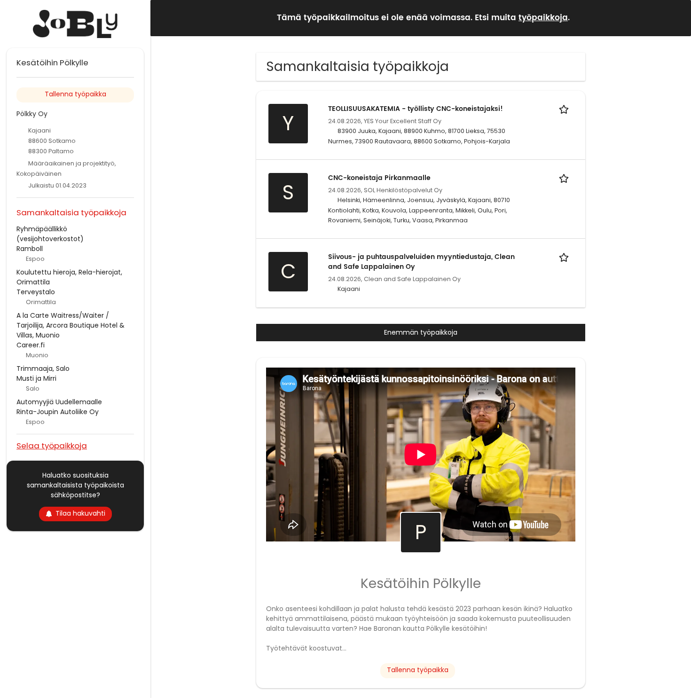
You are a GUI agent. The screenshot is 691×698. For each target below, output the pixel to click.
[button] (676, 17)
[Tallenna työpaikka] (565, 109)
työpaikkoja (543, 17)
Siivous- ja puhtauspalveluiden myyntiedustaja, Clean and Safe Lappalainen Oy (421, 261)
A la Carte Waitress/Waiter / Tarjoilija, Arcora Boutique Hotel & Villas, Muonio (70, 325)
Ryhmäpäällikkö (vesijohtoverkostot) (50, 233)
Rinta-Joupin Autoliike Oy (57, 411)
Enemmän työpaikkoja (420, 332)
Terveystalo (35, 292)
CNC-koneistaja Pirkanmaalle (379, 178)
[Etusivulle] (75, 24)
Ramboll (29, 248)
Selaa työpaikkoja (51, 445)
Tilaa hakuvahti (80, 513)
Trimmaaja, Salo (43, 368)
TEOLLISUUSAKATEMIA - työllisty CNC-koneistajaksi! (415, 108)
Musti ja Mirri (36, 378)
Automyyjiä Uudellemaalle (59, 402)
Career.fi (30, 345)
